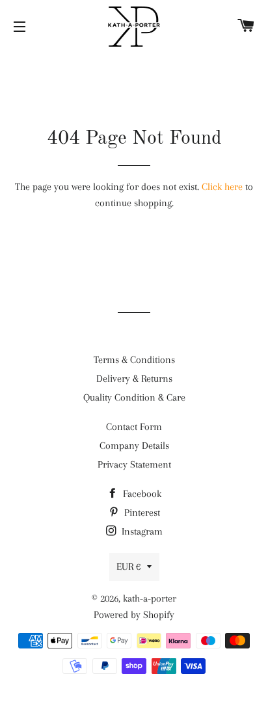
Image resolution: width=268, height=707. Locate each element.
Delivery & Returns (134, 378)
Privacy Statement (134, 464)
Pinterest (141, 512)
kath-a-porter (149, 598)
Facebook (140, 494)
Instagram (141, 531)
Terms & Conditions (134, 360)
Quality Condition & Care (134, 397)
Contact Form (134, 427)
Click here (222, 187)
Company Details (134, 445)
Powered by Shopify (134, 614)
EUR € (128, 566)
